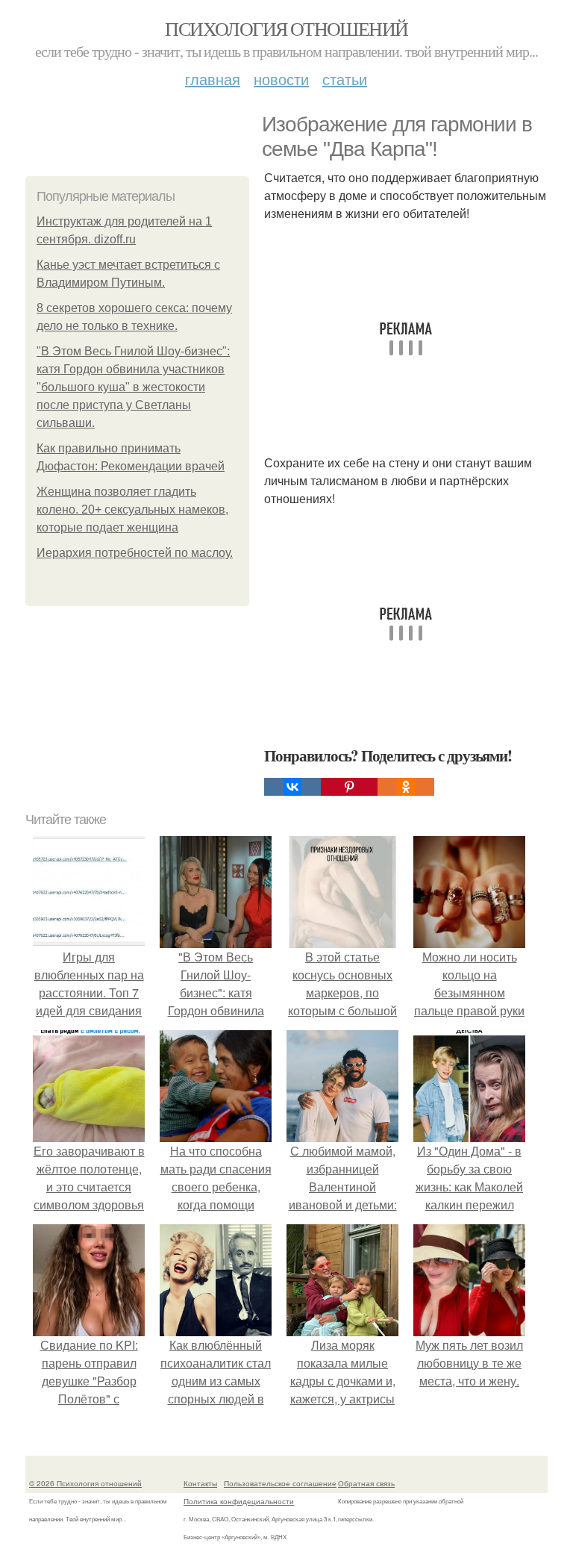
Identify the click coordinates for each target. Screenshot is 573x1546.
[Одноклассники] (406, 787)
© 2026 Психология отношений (85, 1483)
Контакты (200, 1483)
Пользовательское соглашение (280, 1483)
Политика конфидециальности (239, 1501)
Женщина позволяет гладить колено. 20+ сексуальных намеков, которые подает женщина (132, 509)
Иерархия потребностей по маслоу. (135, 552)
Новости (281, 79)
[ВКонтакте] (292, 787)
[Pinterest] (349, 787)
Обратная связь (366, 1483)
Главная (212, 79)
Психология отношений (286, 28)
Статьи (344, 79)
